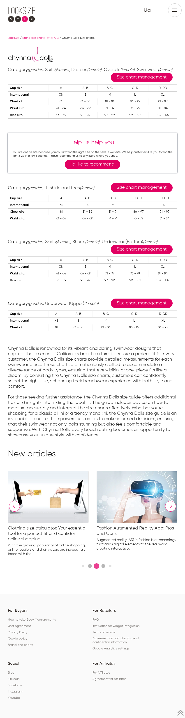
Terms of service (103, 632)
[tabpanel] (52, 514)
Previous (14, 506)
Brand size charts (20, 645)
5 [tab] (110, 566)
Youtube (14, 698)
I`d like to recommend (92, 164)
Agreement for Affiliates (109, 679)
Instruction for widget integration (116, 626)
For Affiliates (101, 672)
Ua (147, 10)
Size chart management (142, 77)
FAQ (95, 619)
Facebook (15, 685)
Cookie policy (17, 638)
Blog (11, 672)
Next (170, 506)
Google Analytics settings (110, 648)
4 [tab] (103, 566)
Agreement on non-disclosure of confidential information (115, 640)
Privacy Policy (17, 632)
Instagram (15, 691)
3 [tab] (96, 566)
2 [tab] (90, 566)
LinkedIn (14, 679)
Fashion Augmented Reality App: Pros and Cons (135, 531)
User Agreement (19, 626)
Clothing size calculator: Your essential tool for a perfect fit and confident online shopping (47, 533)
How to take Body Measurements (32, 619)
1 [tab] (83, 566)
